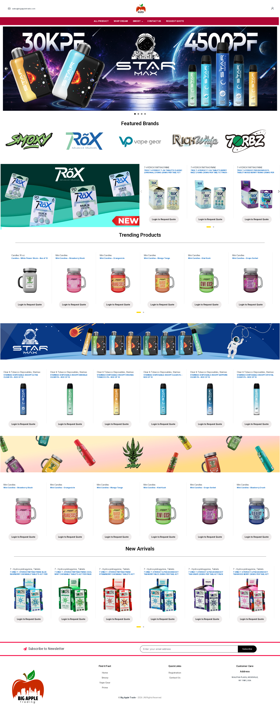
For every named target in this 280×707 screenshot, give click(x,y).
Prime (105, 687)
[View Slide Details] (140, 69)
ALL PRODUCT (101, 21)
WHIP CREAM (121, 21)
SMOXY (137, 21)
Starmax (36, 372)
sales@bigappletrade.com (23, 8)
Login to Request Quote (164, 219)
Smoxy (105, 677)
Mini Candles (62, 255)
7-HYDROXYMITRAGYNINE (156, 167)
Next (274, 69)
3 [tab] (141, 114)
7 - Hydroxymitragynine (21, 569)
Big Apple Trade (128, 697)
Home (105, 672)
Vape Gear (104, 682)
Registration (175, 672)
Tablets (36, 569)
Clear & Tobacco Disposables (18, 372)
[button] (208, 227)
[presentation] (141, 191)
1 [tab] (135, 114)
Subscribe (247, 649)
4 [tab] (145, 114)
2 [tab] (138, 114)
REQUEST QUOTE (175, 21)
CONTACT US (154, 21)
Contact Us (175, 677)
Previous (6, 69)
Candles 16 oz (18, 255)
